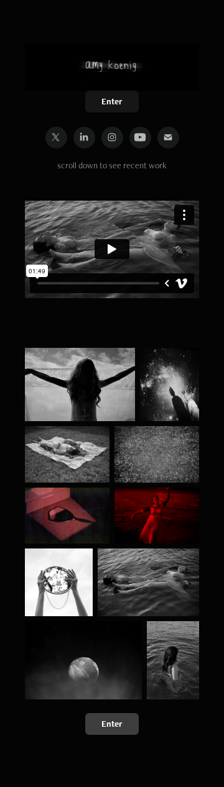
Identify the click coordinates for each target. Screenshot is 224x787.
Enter (112, 101)
